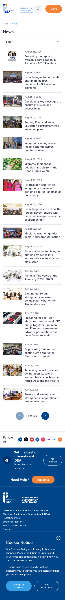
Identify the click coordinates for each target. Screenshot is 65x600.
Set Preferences (47, 586)
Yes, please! (53, 460)
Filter (9, 41)
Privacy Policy (41, 549)
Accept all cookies (18, 586)
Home (5, 24)
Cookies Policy (19, 549)
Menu (54, 8)
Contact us (43, 479)
